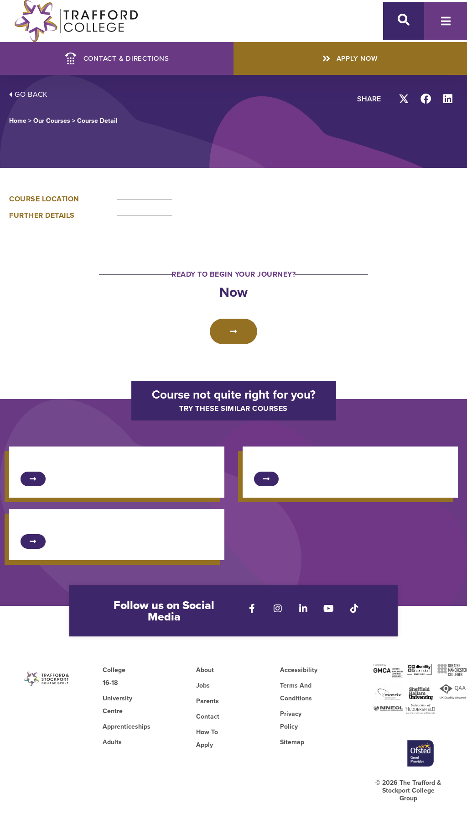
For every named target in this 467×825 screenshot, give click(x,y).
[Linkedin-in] (303, 608)
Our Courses (51, 121)
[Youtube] (328, 608)
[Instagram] (277, 608)
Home (17, 121)
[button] (404, 99)
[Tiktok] (354, 608)
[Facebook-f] (252, 608)
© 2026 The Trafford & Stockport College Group (408, 790)
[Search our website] (404, 20)
